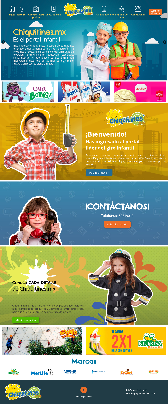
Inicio (12, 14)
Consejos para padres (36, 16)
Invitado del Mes (121, 16)
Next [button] (164, 42)
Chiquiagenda (53, 14)
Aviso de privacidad (84, 396)
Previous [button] (3, 42)
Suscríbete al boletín (156, 12)
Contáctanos (138, 14)
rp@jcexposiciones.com (140, 393)
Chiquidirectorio (104, 14)
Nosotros (21, 14)
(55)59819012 (138, 390)
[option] (84, 40)
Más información (99, 172)
